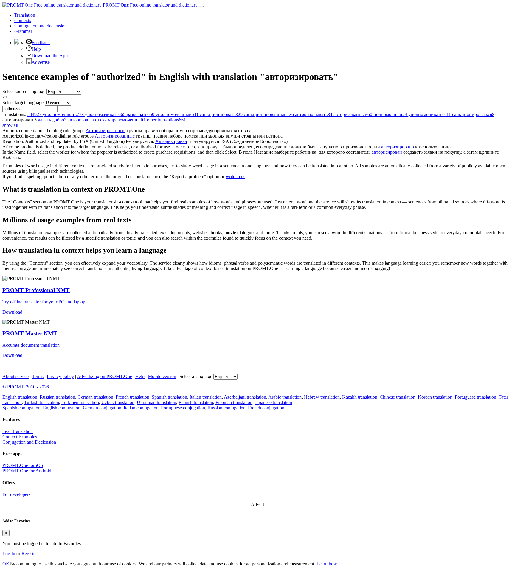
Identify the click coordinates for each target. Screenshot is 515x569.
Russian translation (57, 397)
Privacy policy (60, 376)
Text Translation (17, 431)
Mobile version (162, 376)
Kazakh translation (359, 397)
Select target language (23, 102)
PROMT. (150, 4)
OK (6, 563)
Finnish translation (196, 402)
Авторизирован (171, 141)
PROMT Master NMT (29, 333)
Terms (38, 376)
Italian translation (206, 397)
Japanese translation (273, 402)
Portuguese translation (475, 397)
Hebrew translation (322, 397)
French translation (132, 397)
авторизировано (397, 146)
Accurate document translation (31, 345)
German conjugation (102, 407)
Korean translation (435, 397)
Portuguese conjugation (183, 407)
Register (29, 553)
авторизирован (387, 152)
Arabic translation (285, 397)
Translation (24, 15)
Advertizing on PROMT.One (104, 376)
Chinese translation (397, 397)
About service (15, 376)
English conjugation (61, 407)
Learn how (327, 563)
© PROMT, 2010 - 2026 (25, 386)
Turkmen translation (80, 402)
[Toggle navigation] (201, 6)
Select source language (23, 91)
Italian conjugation (141, 407)
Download (12, 311)
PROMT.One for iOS (22, 465)
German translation (95, 397)
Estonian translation (233, 402)
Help (36, 49)
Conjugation (40, 25)
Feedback (41, 42)
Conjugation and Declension (29, 442)
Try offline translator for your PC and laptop (43, 301)
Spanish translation (169, 397)
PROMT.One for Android (26, 470)
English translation (19, 397)
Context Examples (19, 436)
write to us (235, 176)
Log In (8, 553)
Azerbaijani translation (245, 397)
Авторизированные (105, 130)
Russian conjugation (226, 407)
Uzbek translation (117, 402)
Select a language (195, 376)
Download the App (50, 55)
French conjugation (266, 407)
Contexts (22, 20)
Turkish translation (41, 402)
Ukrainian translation (156, 402)
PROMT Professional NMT (36, 290)
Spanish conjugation (21, 407)
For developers (16, 494)
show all (10, 125)
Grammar (23, 31)
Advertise (41, 62)
